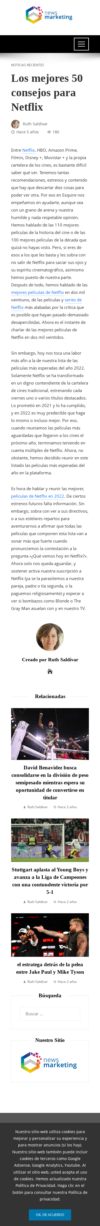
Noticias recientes (27, 65)
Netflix (28, 150)
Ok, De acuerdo (50, 1214)
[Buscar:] (50, 1010)
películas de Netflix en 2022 (37, 496)
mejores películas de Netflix (37, 292)
